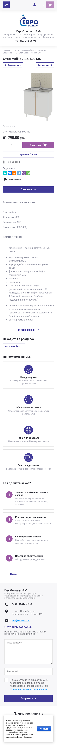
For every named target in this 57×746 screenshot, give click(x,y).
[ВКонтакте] (10, 173)
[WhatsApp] (28, 173)
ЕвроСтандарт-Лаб (28, 31)
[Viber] (24, 173)
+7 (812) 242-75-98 (25, 40)
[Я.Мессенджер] (5, 173)
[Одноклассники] (14, 173)
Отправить (27, 698)
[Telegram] (19, 173)
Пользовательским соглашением (28, 689)
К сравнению (14, 162)
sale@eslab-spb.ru (21, 620)
